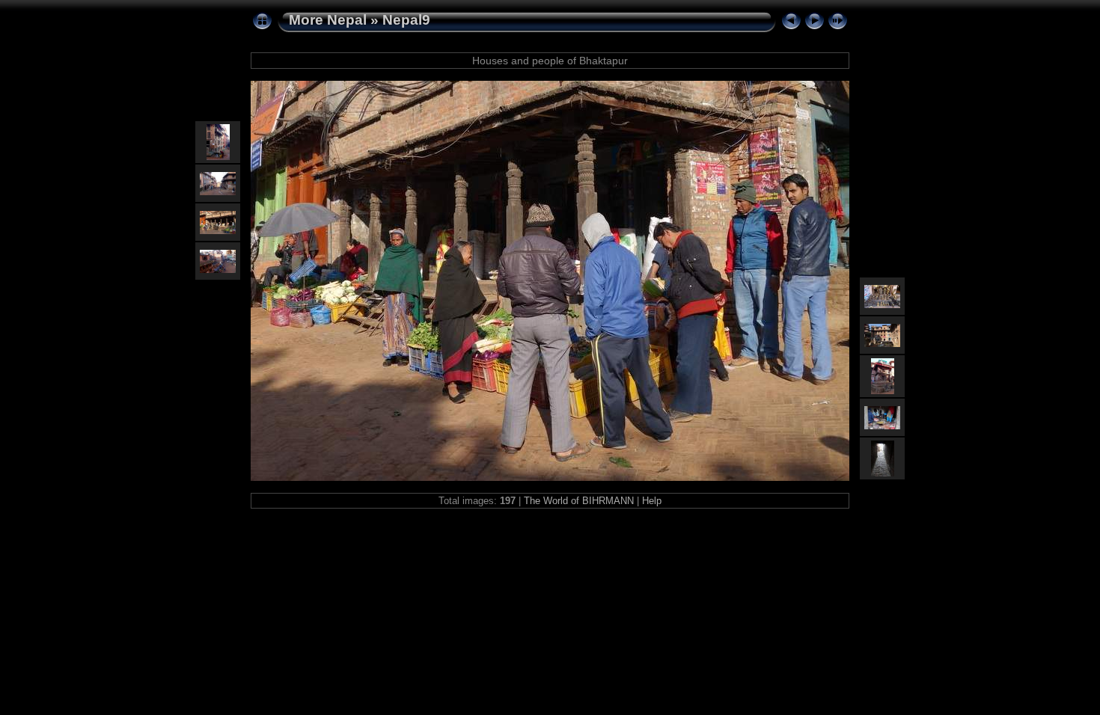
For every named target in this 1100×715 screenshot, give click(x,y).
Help (651, 500)
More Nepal (328, 20)
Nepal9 (406, 20)
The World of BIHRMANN (579, 500)
